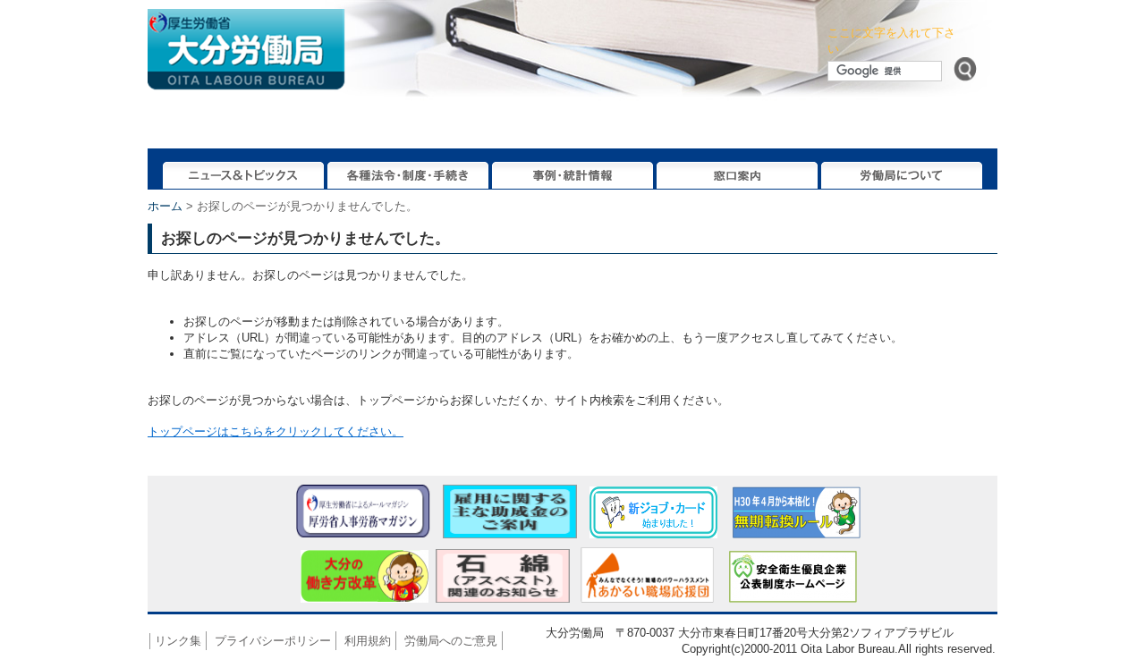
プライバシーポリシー (273, 640)
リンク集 (178, 640)
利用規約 (367, 640)
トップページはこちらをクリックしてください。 (275, 431)
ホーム (165, 206)
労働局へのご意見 (450, 640)
